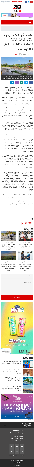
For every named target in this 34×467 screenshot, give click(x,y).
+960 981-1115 (18, 440)
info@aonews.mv (18, 438)
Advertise (21, 456)
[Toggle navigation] (5, 22)
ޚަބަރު (29, 29)
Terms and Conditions (17, 462)
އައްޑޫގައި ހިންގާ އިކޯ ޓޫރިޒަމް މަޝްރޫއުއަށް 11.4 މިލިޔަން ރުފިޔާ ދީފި (8, 247)
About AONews (13, 456)
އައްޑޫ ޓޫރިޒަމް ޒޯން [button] (27, 223)
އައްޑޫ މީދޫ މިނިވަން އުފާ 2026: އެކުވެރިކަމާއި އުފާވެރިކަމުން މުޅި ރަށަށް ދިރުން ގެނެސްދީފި (11, 389)
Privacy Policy (17, 465)
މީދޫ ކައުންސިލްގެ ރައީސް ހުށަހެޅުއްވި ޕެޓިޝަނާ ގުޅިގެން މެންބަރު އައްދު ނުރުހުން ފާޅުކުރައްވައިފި (12, 372)
